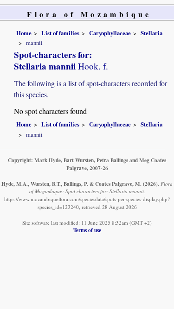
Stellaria (151, 33)
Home (24, 33)
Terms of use (87, 230)
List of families (60, 33)
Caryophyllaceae (110, 33)
